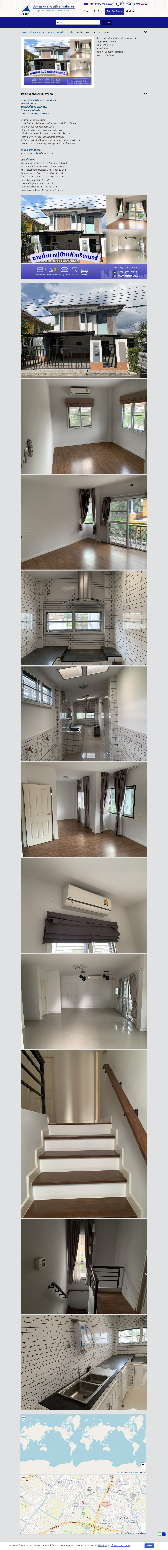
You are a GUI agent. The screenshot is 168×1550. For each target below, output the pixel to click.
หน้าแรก (85, 11)
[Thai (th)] (142, 4)
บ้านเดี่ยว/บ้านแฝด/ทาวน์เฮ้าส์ (60, 32)
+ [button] (143, 1464)
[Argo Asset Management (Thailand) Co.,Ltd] (48, 16)
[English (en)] (146, 4)
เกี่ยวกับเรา (98, 11)
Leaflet (117, 1472)
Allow (149, 1545)
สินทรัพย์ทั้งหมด (115, 11)
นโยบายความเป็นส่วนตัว (120, 1546)
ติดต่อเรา (130, 11)
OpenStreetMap (133, 1472)
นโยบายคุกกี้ (102, 1546)
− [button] (143, 1468)
